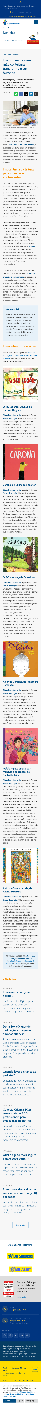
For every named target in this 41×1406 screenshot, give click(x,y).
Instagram (20, 961)
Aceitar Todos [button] (9, 1401)
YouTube (9, 963)
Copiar (36, 94)
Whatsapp (16, 94)
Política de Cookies (25, 1392)
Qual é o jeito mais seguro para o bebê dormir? (19, 1156)
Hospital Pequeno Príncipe (11, 22)
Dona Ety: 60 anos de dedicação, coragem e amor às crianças (17, 1030)
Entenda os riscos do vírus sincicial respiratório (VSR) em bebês (20, 1193)
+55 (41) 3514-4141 (18, 1320)
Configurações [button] (31, 1401)
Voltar (6, 27)
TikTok (17, 963)
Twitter (26, 94)
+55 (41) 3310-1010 (18, 1310)
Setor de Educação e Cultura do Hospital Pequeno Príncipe (20, 355)
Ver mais (20, 1225)
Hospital (15, 55)
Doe (33, 39)
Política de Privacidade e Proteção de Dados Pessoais (18, 1395)
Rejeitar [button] (20, 1401)
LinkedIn (28, 961)
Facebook (21, 94)
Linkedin (31, 94)
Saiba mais (21, 1297)
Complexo (7, 55)
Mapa (35, 1369)
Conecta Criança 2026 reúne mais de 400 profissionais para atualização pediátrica (17, 1115)
